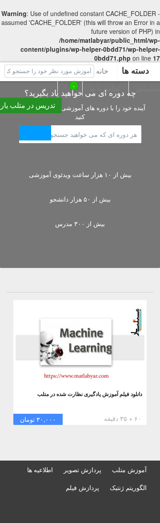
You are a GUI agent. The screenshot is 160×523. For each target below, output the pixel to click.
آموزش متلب (129, 469)
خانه (102, 71)
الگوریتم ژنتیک (128, 487)
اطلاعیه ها (40, 469)
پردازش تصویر (82, 469)
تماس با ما (104, 88)
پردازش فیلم (82, 487)
